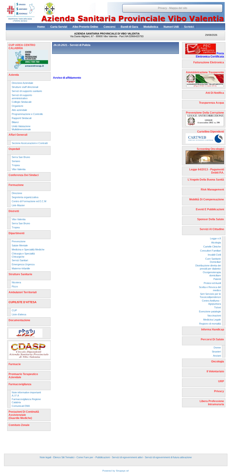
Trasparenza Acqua (211, 102)
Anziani (217, 355)
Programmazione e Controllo (27, 114)
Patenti (217, 279)
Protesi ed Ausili (212, 283)
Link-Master (18, 205)
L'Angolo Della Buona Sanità (206, 179)
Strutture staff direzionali (25, 87)
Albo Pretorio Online (85, 26)
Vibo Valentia (18, 169)
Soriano (16, 161)
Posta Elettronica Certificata (210, 55)
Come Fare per (84, 457)
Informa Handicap (212, 329)
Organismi (17, 106)
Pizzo (15, 286)
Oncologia (217, 361)
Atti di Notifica (215, 92)
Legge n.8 (215, 238)
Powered (107, 470)
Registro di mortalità (210, 323)
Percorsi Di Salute (212, 339)
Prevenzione (18, 241)
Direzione (17, 193)
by (114, 470)
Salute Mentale (20, 245)
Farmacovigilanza (20, 384)
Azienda (14, 74)
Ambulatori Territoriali (23, 292)
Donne (217, 347)
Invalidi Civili (214, 254)
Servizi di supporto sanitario (27, 91)
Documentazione (19, 320)
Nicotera (16, 282)
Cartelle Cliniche (212, 246)
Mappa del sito (178, 8)
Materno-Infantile (21, 268)
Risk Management (212, 189)
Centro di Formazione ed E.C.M (29, 201)
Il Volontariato (215, 371)
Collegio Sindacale (22, 102)
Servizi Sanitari (20, 260)
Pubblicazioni (102, 457)
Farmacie (15, 364)
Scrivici (189, 26)
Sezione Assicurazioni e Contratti (30, 143)
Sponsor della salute (210, 219)
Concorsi (109, 26)
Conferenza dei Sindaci (24, 175)
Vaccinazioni (214, 315)
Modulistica (150, 26)
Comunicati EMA (21, 406)
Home (41, 26)
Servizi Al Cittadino (212, 229)
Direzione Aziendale (22, 83)
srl (127, 470)
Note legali (45, 457)
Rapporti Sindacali (21, 118)
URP (221, 381)
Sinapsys (120, 470)
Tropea (16, 165)
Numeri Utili (171, 26)
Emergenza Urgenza (23, 264)
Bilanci (15, 122)
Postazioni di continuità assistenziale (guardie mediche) (24, 415)
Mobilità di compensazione (206, 199)
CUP (14, 310)
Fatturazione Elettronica (208, 62)
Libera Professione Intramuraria (212, 403)
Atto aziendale (19, 110)
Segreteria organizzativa (25, 197)
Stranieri (216, 351)
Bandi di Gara (129, 26)
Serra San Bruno (21, 157)
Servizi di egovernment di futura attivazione (168, 457)
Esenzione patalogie (210, 311)
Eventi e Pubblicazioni (210, 209)
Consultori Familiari (210, 250)
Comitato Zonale (19, 425)
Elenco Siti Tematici (63, 457)
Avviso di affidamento (67, 77)
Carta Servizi (58, 26)
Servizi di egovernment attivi (127, 457)
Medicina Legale (212, 319)
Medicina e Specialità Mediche (28, 249)
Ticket (217, 307)
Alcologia (216, 242)
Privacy (162, 8)
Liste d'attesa (19, 314)
